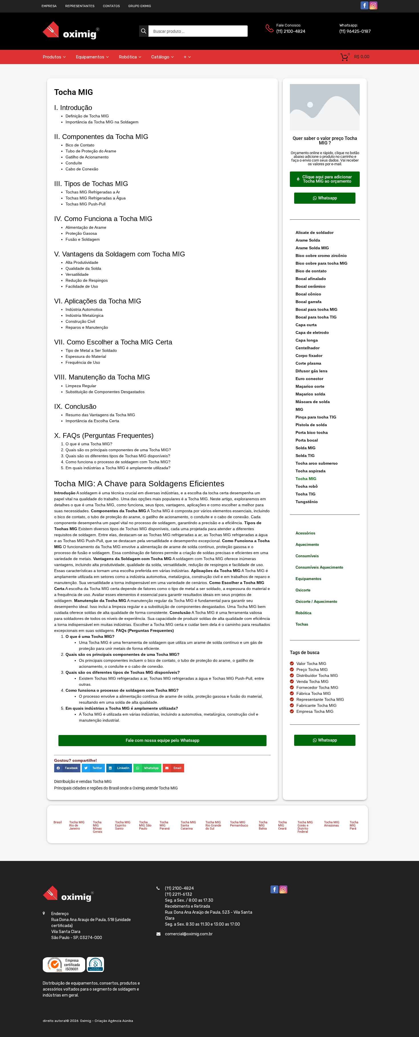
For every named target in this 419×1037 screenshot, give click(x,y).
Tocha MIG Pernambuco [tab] (239, 823)
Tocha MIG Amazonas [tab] (331, 823)
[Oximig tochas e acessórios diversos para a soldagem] (70, 38)
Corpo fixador (309, 355)
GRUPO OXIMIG (139, 6)
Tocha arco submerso (317, 463)
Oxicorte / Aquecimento (316, 601)
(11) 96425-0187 (353, 31)
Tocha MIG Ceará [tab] (282, 825)
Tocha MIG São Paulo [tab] (145, 825)
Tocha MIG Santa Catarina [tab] (188, 825)
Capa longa (307, 340)
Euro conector (309, 378)
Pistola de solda (311, 424)
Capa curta (306, 324)
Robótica (128, 57)
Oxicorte (303, 590)
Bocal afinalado (311, 278)
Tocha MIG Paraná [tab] (165, 825)
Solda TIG (305, 455)
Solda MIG (306, 448)
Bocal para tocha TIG (316, 317)
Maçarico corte (310, 386)
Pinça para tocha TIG (316, 417)
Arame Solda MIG (312, 248)
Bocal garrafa (309, 301)
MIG (299, 409)
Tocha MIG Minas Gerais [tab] (97, 827)
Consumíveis (307, 556)
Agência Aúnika (120, 1021)
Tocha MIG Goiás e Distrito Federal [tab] (305, 827)
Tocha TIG (306, 494)
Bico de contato (311, 271)
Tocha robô (307, 486)
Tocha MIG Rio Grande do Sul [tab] (213, 825)
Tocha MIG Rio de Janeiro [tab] (77, 825)
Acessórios (305, 533)
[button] (67, 768)
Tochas (302, 624)
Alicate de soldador (314, 232)
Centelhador (308, 348)
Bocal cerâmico (311, 286)
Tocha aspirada (311, 471)
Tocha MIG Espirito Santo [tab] (123, 825)
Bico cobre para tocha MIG (321, 263)
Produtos (52, 57)
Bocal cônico (308, 294)
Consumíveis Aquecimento (319, 567)
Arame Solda (308, 240)
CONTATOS (111, 6)
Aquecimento (307, 544)
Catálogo (160, 57)
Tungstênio (307, 501)
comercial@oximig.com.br (189, 934)
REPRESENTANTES (79, 6)
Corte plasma (308, 363)
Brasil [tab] (58, 822)
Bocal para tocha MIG (316, 309)
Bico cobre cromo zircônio (321, 255)
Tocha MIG (306, 478)
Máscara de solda (313, 401)
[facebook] (365, 8)
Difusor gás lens (312, 371)
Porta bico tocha (312, 432)
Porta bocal (307, 440)
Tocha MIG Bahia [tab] (263, 825)
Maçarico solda (310, 394)
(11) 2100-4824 (290, 31)
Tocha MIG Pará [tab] (354, 825)
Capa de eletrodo (312, 332)
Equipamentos (90, 57)
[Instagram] (373, 8)
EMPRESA (49, 6)
